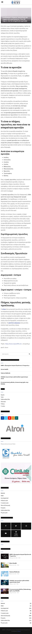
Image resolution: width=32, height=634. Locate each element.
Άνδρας (3, 404)
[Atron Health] (5, 565)
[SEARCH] (29, 354)
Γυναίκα (3, 406)
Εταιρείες (3, 508)
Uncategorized (4, 498)
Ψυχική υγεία (4, 513)
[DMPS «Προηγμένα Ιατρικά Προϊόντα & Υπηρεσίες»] (5, 556)
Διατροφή (3, 402)
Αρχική (2, 395)
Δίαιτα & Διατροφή (5, 505)
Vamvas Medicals (5, 373)
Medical (3, 493)
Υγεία (2, 397)
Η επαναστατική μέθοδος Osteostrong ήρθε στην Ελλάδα (14, 383)
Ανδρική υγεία (4, 501)
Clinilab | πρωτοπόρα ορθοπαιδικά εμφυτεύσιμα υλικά (14, 378)
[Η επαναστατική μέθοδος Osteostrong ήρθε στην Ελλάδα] (5, 591)
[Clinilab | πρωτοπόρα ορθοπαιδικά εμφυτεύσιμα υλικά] (5, 582)
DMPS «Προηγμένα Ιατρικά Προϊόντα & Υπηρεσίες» (15, 366)
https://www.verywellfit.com (13, 344)
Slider (2, 496)
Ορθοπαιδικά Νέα (5, 399)
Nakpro (19, 631)
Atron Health (4, 369)
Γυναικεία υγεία (4, 503)
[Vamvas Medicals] (5, 573)
